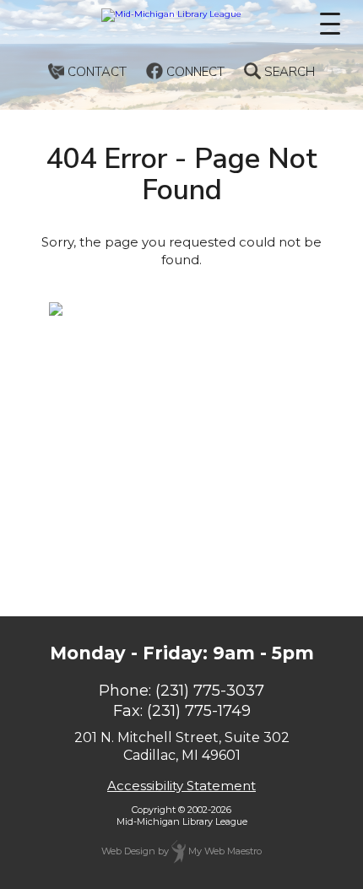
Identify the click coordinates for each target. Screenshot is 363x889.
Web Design (128, 851)
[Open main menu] (330, 24)
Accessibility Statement (181, 786)
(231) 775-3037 (209, 690)
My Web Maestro (224, 851)
